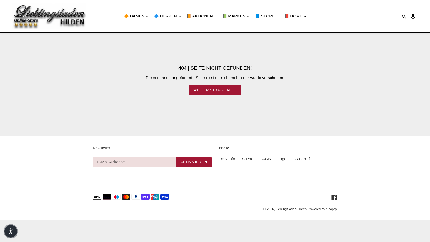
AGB (266, 159)
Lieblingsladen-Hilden (291, 209)
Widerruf (302, 159)
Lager (282, 159)
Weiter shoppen (211, 90)
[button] (11, 231)
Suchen (249, 159)
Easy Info (226, 159)
